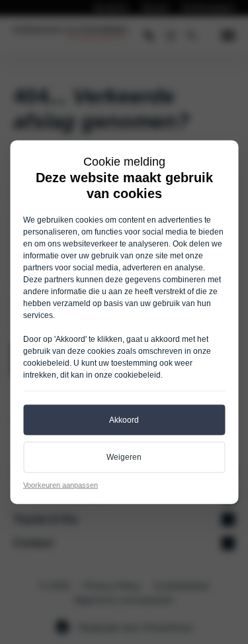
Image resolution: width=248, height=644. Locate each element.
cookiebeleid (46, 362)
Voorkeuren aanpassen (60, 485)
